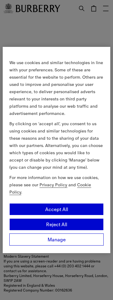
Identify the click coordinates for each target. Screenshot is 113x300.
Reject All (56, 224)
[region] (56, 150)
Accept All (56, 209)
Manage (57, 239)
